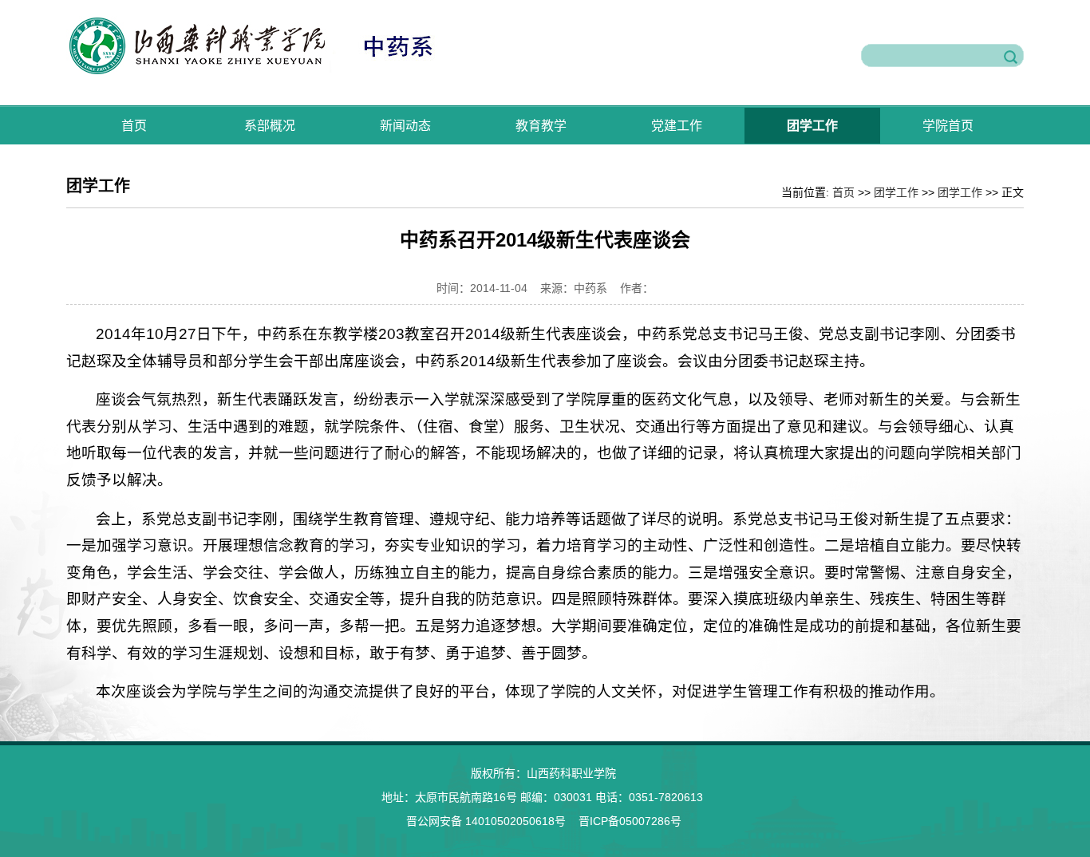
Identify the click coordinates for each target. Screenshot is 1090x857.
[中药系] (281, 71)
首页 (134, 125)
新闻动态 (405, 125)
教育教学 (541, 125)
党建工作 (676, 125)
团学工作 (812, 125)
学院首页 (947, 125)
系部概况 (269, 125)
